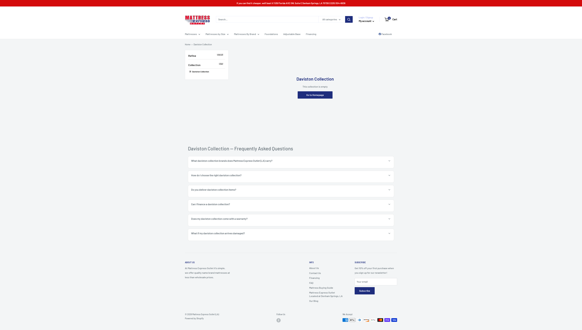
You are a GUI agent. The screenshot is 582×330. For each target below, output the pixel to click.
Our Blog (313, 300)
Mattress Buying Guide (321, 287)
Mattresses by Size (215, 34)
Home (188, 44)
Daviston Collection (200, 71)
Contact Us (315, 273)
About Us (314, 268)
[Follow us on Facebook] (278, 320)
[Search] (349, 19)
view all (220, 55)
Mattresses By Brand (245, 34)
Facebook (386, 34)
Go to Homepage (315, 94)
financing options (215, 211)
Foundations (271, 34)
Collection (194, 65)
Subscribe (364, 290)
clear (221, 64)
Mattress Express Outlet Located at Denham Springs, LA (326, 294)
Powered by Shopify (194, 318)
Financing (311, 34)
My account (365, 20)
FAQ (311, 282)
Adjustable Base (292, 34)
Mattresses (191, 34)
